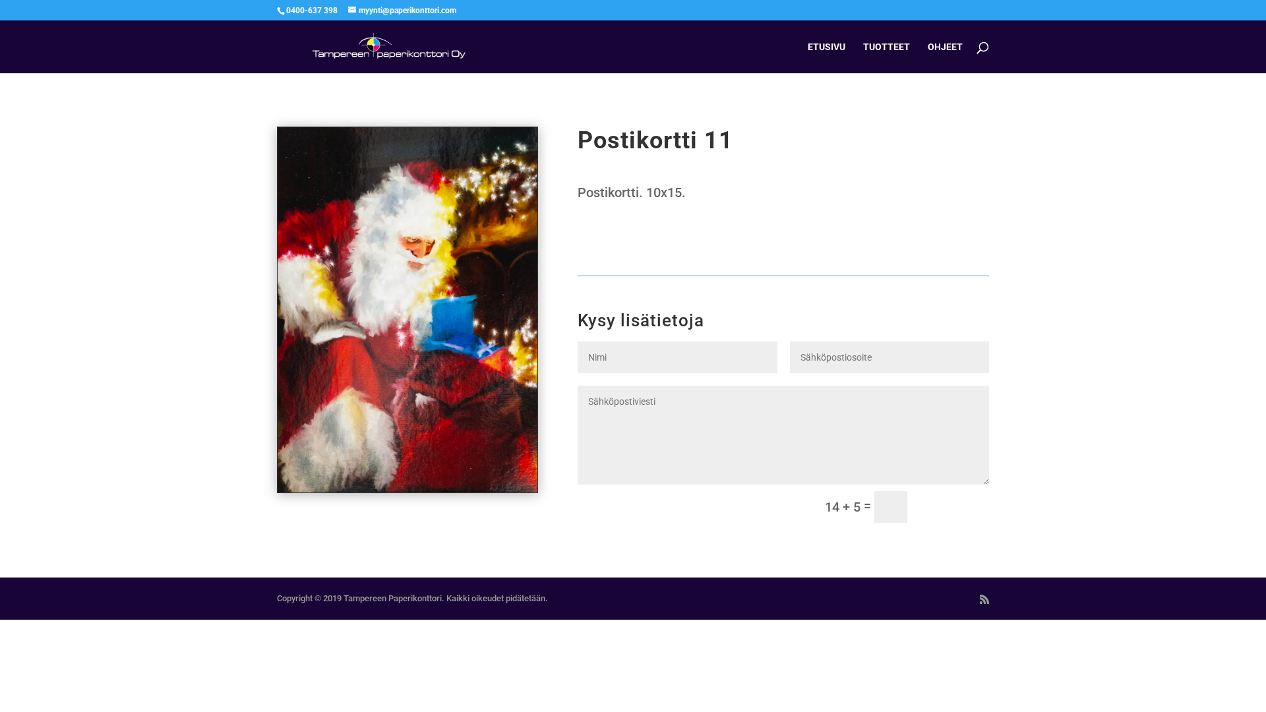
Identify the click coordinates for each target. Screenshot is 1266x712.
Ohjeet (945, 47)
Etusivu (826, 47)
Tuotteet (886, 47)
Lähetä (954, 508)
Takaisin (616, 240)
